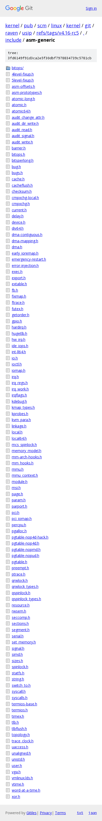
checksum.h (22, 191)
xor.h (16, 796)
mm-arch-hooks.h (27, 456)
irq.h (15, 376)
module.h (19, 481)
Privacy (46, 812)
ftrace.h (18, 302)
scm (42, 25)
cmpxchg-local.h (25, 197)
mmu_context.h (25, 475)
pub (28, 25)
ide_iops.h (20, 345)
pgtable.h (19, 561)
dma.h (17, 246)
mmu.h (18, 469)
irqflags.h (19, 395)
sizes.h (17, 660)
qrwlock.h (20, 580)
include (13, 40)
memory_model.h (26, 450)
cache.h (18, 178)
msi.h (16, 487)
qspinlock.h (21, 592)
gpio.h (17, 321)
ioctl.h (17, 364)
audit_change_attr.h (28, 117)
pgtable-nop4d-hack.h (30, 537)
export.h (19, 277)
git (88, 25)
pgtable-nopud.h (25, 555)
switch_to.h (21, 685)
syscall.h (19, 691)
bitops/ (18, 67)
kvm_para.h (21, 419)
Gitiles (31, 812)
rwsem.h (19, 611)
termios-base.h (24, 703)
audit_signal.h (23, 135)
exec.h (17, 271)
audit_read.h (22, 129)
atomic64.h (21, 111)
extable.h (19, 283)
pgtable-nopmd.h (26, 549)
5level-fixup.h (23, 80)
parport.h (19, 506)
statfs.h (18, 672)
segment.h (21, 629)
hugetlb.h (19, 333)
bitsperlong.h (22, 160)
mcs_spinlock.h (24, 444)
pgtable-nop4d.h (25, 543)
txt (80, 812)
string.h (18, 679)
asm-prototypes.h (27, 92)
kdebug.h (19, 401)
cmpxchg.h (21, 203)
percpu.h (19, 524)
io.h (15, 358)
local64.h (19, 438)
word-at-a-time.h (26, 790)
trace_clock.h (22, 740)
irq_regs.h (20, 382)
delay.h (18, 215)
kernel (12, 25)
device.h (18, 222)
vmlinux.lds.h (22, 777)
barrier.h (19, 148)
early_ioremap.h (25, 253)
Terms (60, 812)
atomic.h (19, 104)
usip (27, 33)
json (92, 812)
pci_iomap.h (22, 518)
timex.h (18, 716)
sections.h (20, 623)
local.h (17, 432)
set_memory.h (24, 642)
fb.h (15, 290)
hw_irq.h (18, 339)
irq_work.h (20, 389)
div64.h (18, 228)
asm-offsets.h (23, 86)
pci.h (15, 512)
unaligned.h (21, 753)
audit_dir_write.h (25, 123)
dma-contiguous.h (27, 234)
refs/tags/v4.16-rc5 (57, 33)
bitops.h (18, 154)
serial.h (18, 636)
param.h (19, 499)
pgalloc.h (19, 530)
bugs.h (17, 172)
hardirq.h (19, 327)
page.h (17, 493)
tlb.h (15, 722)
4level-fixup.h (23, 74)
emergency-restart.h (29, 259)
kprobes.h (20, 413)
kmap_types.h (23, 407)
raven (11, 33)
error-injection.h (25, 265)
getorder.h (20, 314)
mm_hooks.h (22, 462)
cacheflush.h (22, 185)
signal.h (18, 648)
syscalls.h (19, 697)
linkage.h (19, 425)
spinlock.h (20, 666)
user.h (17, 765)
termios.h (20, 709)
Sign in (91, 8)
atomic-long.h (23, 98)
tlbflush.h (19, 728)
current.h (19, 209)
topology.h (21, 734)
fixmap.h (19, 296)
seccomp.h (21, 617)
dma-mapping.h (25, 240)
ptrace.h (18, 574)
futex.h (17, 308)
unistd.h (18, 759)
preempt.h (20, 567)
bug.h (16, 166)
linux (56, 25)
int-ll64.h (19, 351)
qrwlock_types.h (25, 586)
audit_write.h (22, 141)
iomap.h (18, 370)
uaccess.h (20, 746)
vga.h (16, 771)
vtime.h (18, 784)
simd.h (17, 654)
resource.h (21, 605)
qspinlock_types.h (26, 598)
